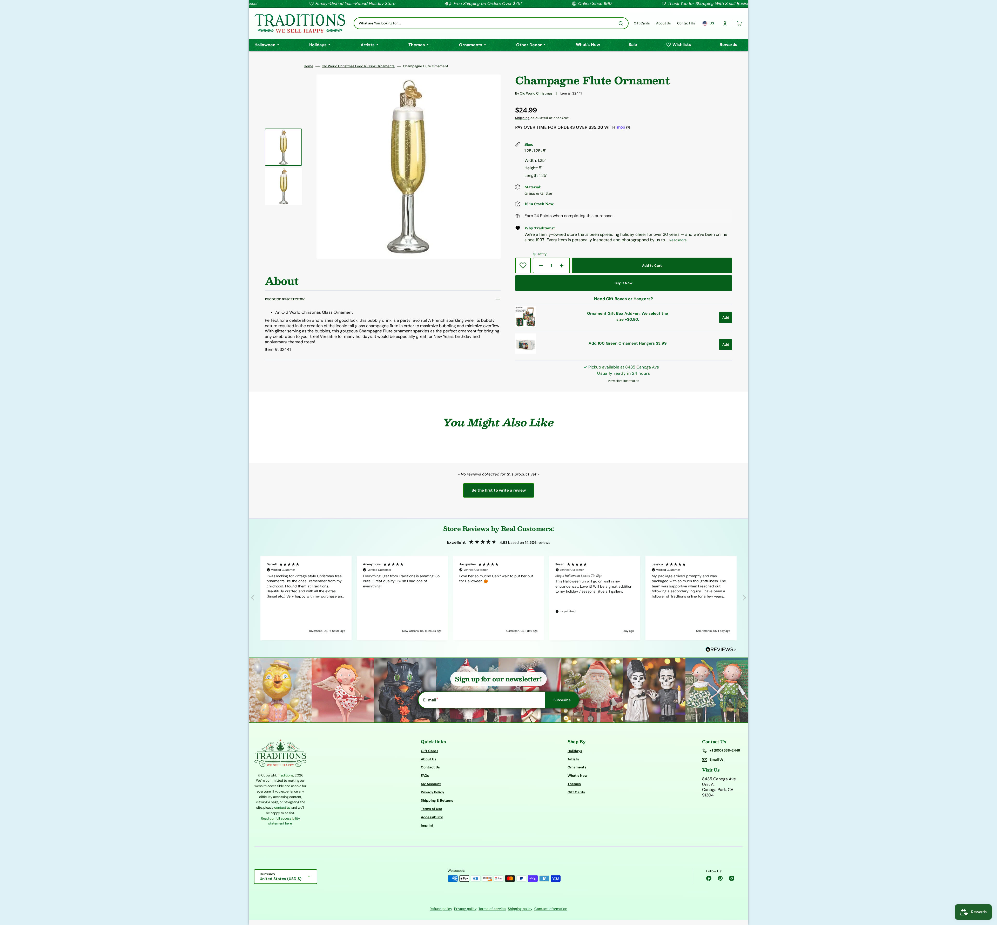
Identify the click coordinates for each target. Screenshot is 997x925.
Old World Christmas (536, 93)
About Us (428, 759)
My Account (431, 784)
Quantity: (540, 254)
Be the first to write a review (498, 490)
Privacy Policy (432, 792)
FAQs (425, 775)
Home (308, 66)
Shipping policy (520, 909)
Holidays (575, 751)
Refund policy (441, 909)
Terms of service (492, 909)
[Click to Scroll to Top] (987, 895)
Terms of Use (431, 809)
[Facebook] (709, 878)
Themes (574, 784)
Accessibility (432, 817)
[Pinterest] (720, 878)
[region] (498, 598)
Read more (678, 240)
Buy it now (623, 283)
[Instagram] (731, 878)
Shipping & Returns (437, 800)
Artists (573, 759)
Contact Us (430, 767)
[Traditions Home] (299, 23)
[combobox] (491, 23)
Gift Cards (429, 751)
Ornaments (577, 767)
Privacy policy (465, 909)
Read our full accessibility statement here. (280, 821)
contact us (282, 807)
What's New (578, 775)
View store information (623, 381)
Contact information (550, 909)
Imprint (427, 825)
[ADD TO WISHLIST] (523, 265)
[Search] (622, 23)
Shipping (522, 118)
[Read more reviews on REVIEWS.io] (721, 649)
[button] (725, 23)
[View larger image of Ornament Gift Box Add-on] (525, 326)
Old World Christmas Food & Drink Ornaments (358, 66)
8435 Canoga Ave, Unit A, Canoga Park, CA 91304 (719, 787)
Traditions (285, 775)
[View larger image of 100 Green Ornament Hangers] (525, 353)
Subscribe (562, 700)
